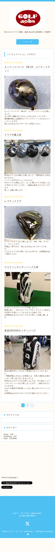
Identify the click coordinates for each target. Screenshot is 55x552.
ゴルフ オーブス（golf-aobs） (21, 531)
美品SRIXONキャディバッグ (20, 330)
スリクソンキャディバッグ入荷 (21, 267)
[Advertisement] (16, 459)
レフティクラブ (12, 201)
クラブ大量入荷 (12, 135)
